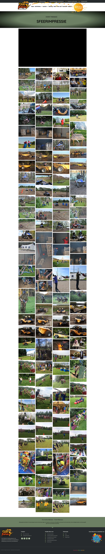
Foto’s (55, 6)
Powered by (75, 550)
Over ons (59, 6)
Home (32, 6)
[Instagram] (27, 538)
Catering (51, 6)
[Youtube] (29, 538)
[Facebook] (22, 538)
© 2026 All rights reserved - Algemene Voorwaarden (10, 549)
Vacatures (64, 6)
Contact (70, 6)
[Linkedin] (24, 538)
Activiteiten (38, 6)
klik (78, 7)
